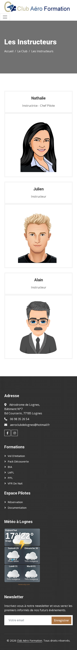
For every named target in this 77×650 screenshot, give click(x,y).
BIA (10, 467)
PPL (10, 478)
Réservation (15, 502)
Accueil (8, 51)
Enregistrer (61, 620)
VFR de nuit (15, 483)
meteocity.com (24, 584)
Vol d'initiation (16, 456)
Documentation (17, 507)
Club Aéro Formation (29, 640)
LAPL (11, 472)
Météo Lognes (10, 584)
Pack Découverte (18, 461)
